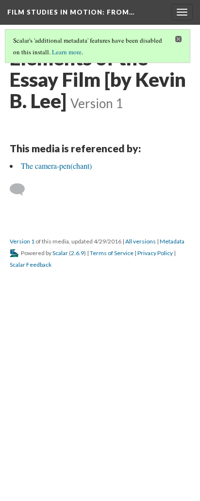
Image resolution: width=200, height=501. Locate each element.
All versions (140, 241)
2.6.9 (77, 253)
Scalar (60, 253)
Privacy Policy (155, 253)
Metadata (172, 241)
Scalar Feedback (30, 264)
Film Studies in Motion (70, 12)
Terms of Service (111, 253)
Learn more (67, 52)
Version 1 (22, 241)
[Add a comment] (21, 189)
